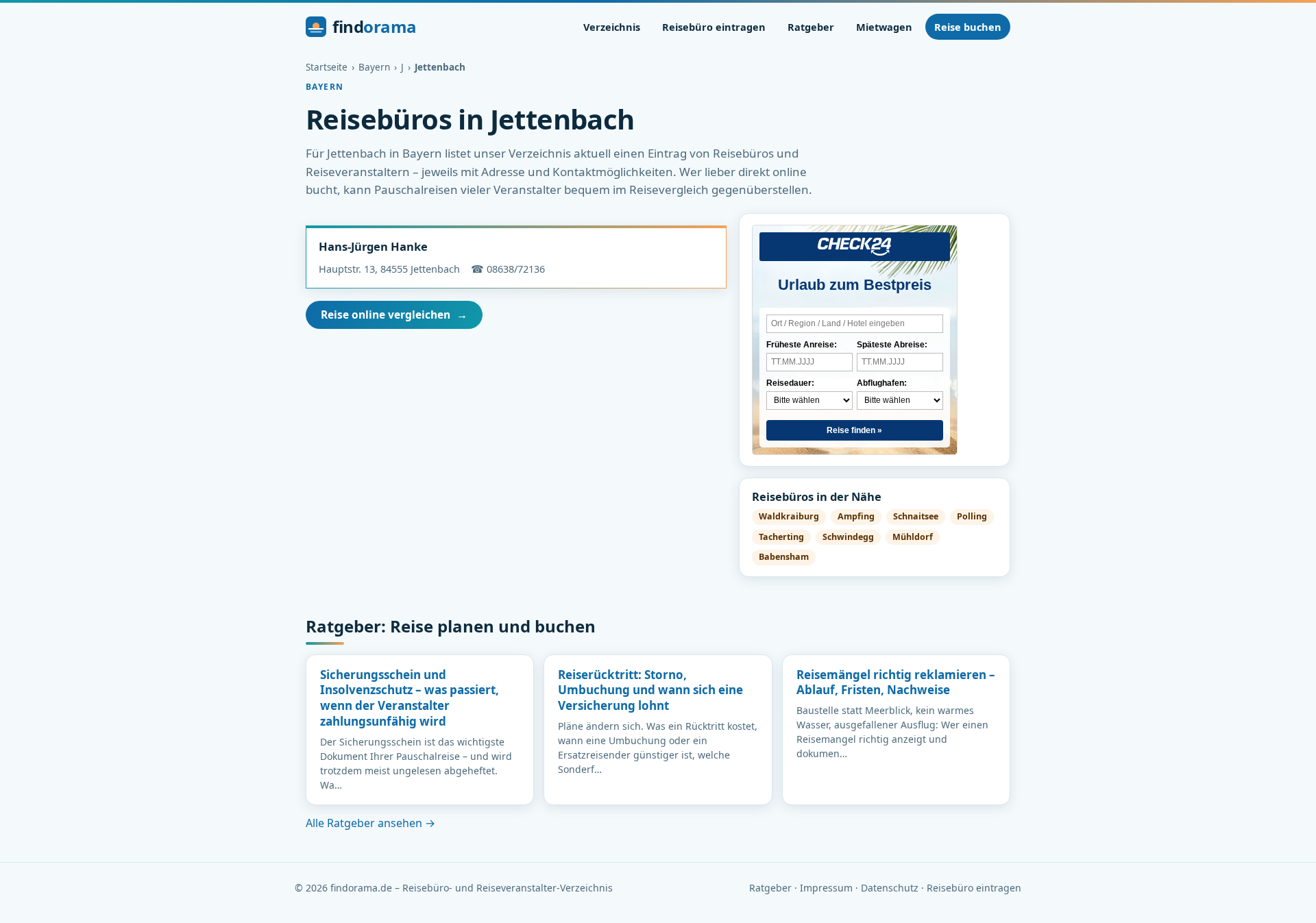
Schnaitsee (915, 516)
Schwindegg (848, 537)
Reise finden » (854, 430)
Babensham (784, 557)
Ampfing (856, 516)
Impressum (826, 887)
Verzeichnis (611, 27)
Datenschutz (889, 887)
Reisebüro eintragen (714, 27)
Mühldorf (912, 537)
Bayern (374, 67)
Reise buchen (967, 27)
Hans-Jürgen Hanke (373, 246)
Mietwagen (884, 27)
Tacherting (781, 537)
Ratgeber (811, 27)
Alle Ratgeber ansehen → (370, 822)
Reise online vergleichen (394, 314)
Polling (972, 516)
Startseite (327, 67)
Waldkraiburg (789, 516)
